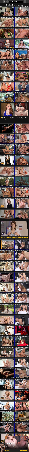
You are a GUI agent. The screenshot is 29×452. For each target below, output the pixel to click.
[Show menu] (4, 1)
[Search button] (25, 1)
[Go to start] (7, 1)
